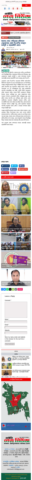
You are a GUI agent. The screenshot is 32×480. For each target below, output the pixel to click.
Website (7, 330)
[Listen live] (4, 425)
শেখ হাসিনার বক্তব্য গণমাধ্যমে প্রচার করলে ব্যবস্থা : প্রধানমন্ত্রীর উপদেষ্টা (16, 230)
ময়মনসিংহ (17, 37)
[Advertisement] (16, 138)
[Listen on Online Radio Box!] (29, 426)
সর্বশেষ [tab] (16, 351)
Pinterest (5, 173)
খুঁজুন (26, 5)
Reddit (14, 169)
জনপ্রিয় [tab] (16, 354)
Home (5, 37)
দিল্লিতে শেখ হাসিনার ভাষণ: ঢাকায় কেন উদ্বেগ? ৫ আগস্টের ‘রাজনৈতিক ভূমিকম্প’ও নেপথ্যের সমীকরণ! (16, 193)
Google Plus (23, 169)
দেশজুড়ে (12, 37)
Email (7, 325)
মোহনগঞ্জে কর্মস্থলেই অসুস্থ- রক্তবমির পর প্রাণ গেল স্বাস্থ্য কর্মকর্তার (16, 283)
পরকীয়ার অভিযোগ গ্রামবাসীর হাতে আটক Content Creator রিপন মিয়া (14, 212)
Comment (8, 300)
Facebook (6, 166)
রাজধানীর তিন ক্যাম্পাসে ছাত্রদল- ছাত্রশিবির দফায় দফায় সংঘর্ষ (14, 248)
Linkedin (5, 169)
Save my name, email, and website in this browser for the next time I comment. (15, 339)
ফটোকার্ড (20, 289)
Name (7, 319)
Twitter (15, 166)
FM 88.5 (17, 425)
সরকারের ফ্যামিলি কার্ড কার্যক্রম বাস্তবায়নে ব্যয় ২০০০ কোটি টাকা (15, 266)
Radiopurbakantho (7, 428)
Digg (22, 166)
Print (13, 173)
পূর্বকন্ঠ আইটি (23, 478)
